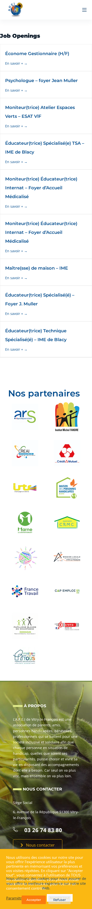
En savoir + (14, 63)
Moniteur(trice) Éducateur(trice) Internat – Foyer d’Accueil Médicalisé (41, 187)
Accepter (33, 900)
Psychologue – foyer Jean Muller (41, 80)
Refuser (59, 900)
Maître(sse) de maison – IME (36, 268)
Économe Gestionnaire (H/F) (37, 53)
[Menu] (84, 10)
